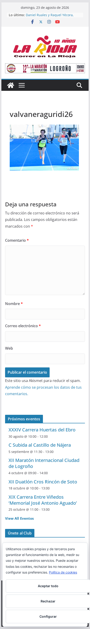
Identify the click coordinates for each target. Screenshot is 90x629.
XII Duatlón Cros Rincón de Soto (43, 482)
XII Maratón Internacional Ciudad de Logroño (44, 463)
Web (9, 348)
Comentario (17, 240)
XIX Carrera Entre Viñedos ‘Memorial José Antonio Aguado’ (43, 500)
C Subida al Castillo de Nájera (40, 445)
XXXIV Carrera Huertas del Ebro (42, 430)
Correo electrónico (23, 325)
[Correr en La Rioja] (10, 85)
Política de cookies (63, 572)
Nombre (14, 303)
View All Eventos (19, 518)
